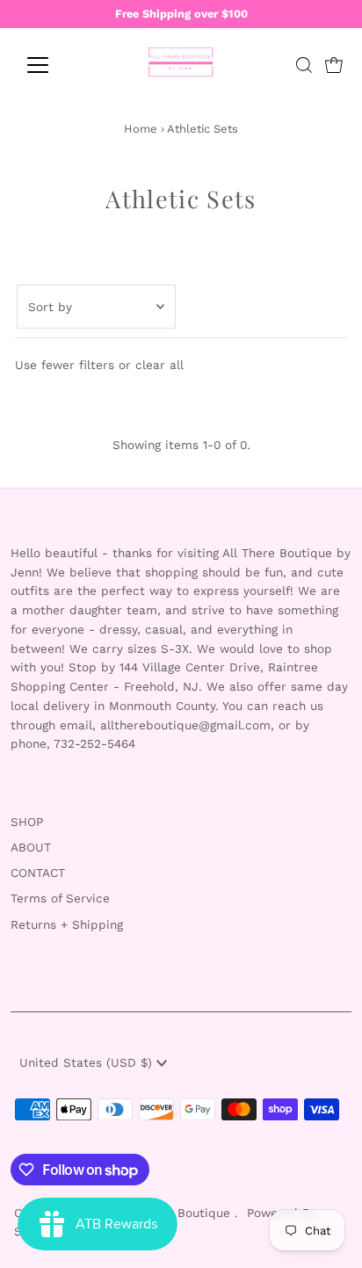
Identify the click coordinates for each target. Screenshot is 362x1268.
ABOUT (31, 847)
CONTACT (38, 873)
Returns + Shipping (67, 924)
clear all (159, 365)
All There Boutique (177, 1213)
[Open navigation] (54, 65)
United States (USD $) (87, 1062)
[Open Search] (304, 65)
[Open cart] (334, 65)
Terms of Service (60, 898)
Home (140, 128)
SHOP (27, 822)
